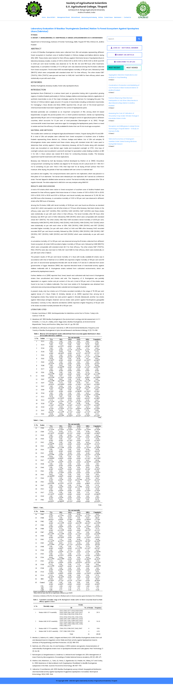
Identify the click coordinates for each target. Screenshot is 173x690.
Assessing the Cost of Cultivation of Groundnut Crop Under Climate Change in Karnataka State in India (124, 115)
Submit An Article (125, 55)
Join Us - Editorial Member (125, 48)
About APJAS (51, 17)
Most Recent (114, 68)
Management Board (63, 17)
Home (44, 17)
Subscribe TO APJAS (125, 62)
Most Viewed (132, 68)
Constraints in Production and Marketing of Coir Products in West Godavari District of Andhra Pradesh (124, 87)
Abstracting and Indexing (89, 17)
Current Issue (108, 17)
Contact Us (127, 17)
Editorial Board (75, 17)
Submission (118, 17)
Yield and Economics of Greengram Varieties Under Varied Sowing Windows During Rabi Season (123, 141)
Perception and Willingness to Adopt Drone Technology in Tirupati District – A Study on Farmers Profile (124, 128)
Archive (100, 17)
